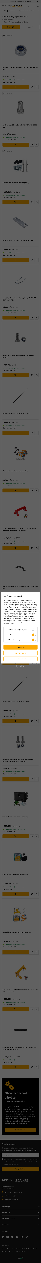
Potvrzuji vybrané (20, 653)
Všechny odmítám (20, 659)
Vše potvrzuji (20, 647)
